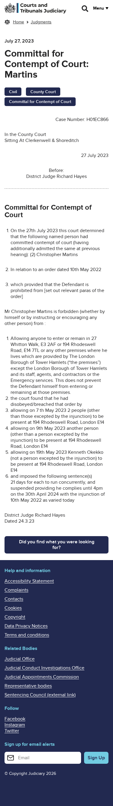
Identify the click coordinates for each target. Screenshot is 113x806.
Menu (98, 8)
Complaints (16, 590)
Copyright (15, 617)
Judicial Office (20, 659)
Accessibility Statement (29, 581)
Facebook (15, 719)
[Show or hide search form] (85, 8)
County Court (43, 91)
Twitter (12, 731)
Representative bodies (28, 686)
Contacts (14, 599)
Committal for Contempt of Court (40, 101)
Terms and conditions (27, 635)
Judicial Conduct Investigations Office (44, 668)
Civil (13, 91)
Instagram (15, 725)
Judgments (41, 22)
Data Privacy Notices (26, 626)
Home (18, 22)
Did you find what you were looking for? (56, 545)
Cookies (13, 608)
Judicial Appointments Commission (42, 677)
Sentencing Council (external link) (40, 695)
